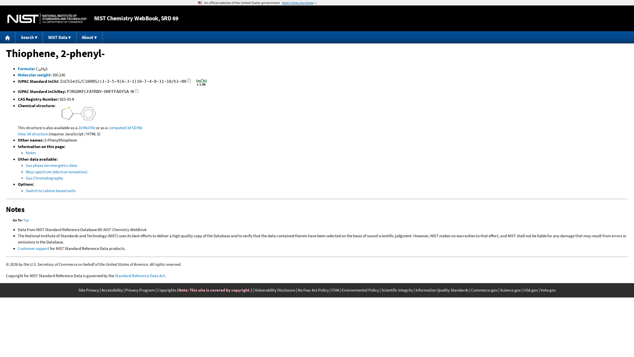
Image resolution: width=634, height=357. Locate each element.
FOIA (335, 290)
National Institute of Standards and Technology (47, 18)
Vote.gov (548, 290)
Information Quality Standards (442, 290)
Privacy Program (140, 290)
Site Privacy (89, 290)
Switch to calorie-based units (51, 190)
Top (26, 220)
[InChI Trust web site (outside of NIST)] (201, 85)
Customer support (33, 248)
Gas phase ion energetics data (51, 165)
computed (117, 127)
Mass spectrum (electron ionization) (56, 172)
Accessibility (112, 290)
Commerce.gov (484, 290)
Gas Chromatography (44, 178)
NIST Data (57, 37)
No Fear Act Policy (313, 290)
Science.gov (510, 290)
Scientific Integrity (397, 290)
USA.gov (530, 290)
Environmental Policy (360, 290)
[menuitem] (7, 37)
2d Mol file (86, 127)
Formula (26, 68)
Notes (31, 152)
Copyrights (166, 290)
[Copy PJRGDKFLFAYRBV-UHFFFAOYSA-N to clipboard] (136, 92)
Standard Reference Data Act (140, 275)
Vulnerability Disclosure (275, 290)
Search (27, 37)
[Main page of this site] (7, 37)
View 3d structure (33, 134)
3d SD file (134, 127)
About (87, 37)
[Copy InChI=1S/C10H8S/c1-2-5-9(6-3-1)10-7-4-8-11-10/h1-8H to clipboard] (189, 82)
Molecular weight (34, 75)
